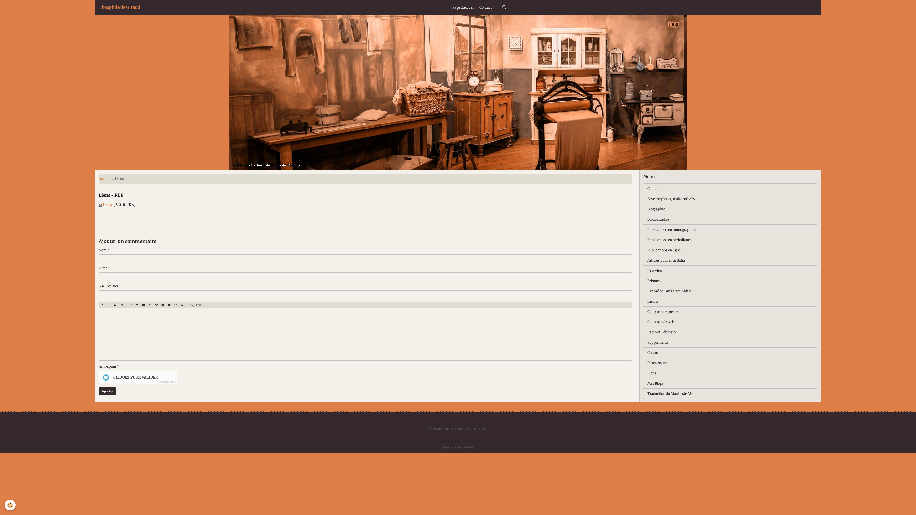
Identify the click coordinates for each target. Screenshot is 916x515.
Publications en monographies (671, 229)
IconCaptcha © (168, 382)
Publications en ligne (664, 250)
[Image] (162, 305)
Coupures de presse (662, 311)
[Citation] (137, 305)
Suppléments (657, 342)
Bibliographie (658, 219)
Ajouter (108, 391)
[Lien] (149, 305)
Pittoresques (657, 363)
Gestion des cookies (458, 447)
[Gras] (102, 305)
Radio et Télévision (662, 332)
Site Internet (108, 286)
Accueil (104, 178)
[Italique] (108, 305)
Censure (653, 352)
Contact (485, 7)
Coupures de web (660, 322)
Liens (108, 205)
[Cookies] (10, 505)
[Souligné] (115, 305)
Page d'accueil (463, 7)
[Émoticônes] (182, 305)
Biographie (656, 209)
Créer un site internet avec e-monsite (458, 429)
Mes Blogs (655, 383)
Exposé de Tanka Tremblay (669, 291)
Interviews (655, 270)
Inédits (652, 301)
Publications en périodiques (669, 240)
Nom (103, 250)
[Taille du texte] (121, 305)
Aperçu (195, 305)
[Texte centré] (143, 305)
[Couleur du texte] (129, 305)
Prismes (654, 281)
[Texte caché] (156, 305)
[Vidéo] (169, 305)
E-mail (104, 268)
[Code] (175, 305)
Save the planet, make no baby (671, 199)
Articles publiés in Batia (666, 260)
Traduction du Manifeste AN (669, 393)
